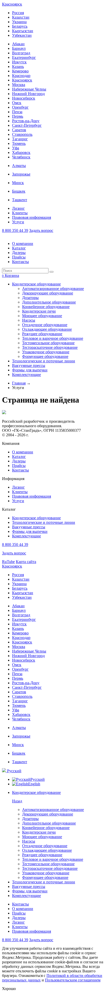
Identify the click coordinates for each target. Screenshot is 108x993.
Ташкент (19, 200)
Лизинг (18, 208)
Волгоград (21, 53)
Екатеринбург (24, 57)
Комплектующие (26, 374)
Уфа (15, 148)
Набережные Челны (29, 89)
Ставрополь (22, 134)
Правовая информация (31, 217)
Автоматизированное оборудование (53, 288)
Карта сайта (26, 561)
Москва (18, 84)
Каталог (19, 248)
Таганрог (20, 139)
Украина (19, 22)
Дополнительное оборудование (49, 302)
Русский (13, 771)
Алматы (19, 165)
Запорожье (21, 174)
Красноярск (12, 4)
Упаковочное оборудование (45, 352)
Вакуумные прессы (28, 365)
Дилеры (19, 252)
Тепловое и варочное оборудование (52, 338)
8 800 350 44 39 (15, 230)
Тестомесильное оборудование (48, 343)
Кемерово (20, 71)
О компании (22, 243)
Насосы (28, 320)
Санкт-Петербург (27, 125)
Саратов (19, 130)
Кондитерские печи (39, 311)
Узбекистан (22, 35)
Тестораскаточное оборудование (50, 347)
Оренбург (20, 107)
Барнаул (19, 48)
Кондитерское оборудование (36, 284)
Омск (16, 103)
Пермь (17, 116)
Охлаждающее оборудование (47, 329)
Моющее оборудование (42, 316)
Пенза (17, 112)
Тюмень (19, 143)
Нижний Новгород (28, 94)
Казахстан (20, 17)
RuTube (8, 561)
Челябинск (21, 157)
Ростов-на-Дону (25, 121)
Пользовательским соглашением (72, 980)
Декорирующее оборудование (47, 293)
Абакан (18, 44)
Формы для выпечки (29, 370)
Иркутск (19, 62)
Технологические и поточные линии (43, 361)
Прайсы (19, 257)
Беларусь (19, 26)
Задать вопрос (41, 230)
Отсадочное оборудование (44, 325)
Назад (17, 801)
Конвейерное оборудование (46, 307)
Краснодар (21, 75)
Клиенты (20, 213)
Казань (18, 66)
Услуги (18, 222)
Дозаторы (30, 297)
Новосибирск (23, 98)
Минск (18, 183)
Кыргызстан (22, 31)
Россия (18, 13)
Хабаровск (21, 152)
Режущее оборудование (42, 334)
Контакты (20, 262)
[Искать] (51, 272)
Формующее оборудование (45, 356)
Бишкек (18, 191)
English (34, 784)
